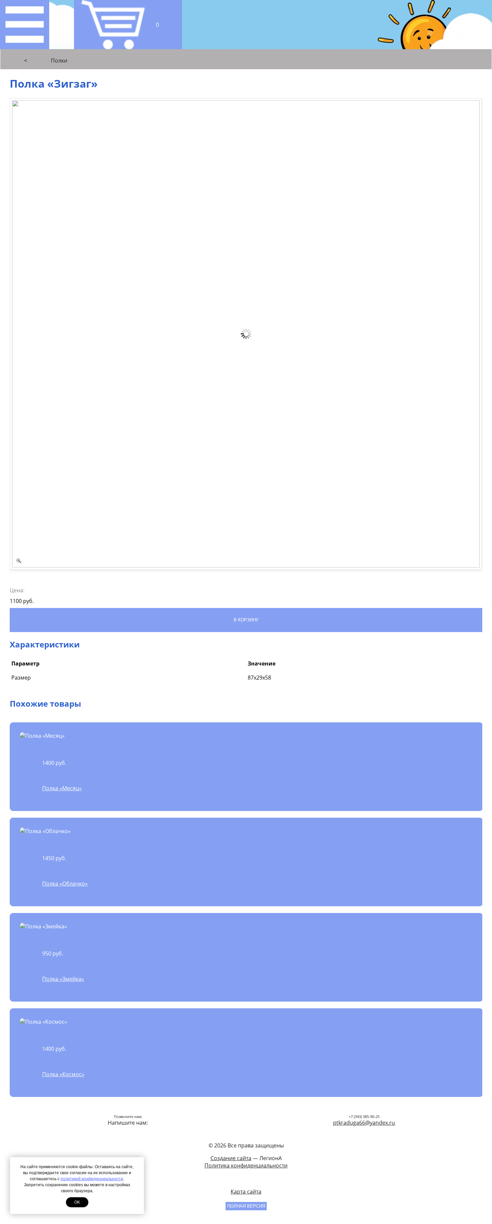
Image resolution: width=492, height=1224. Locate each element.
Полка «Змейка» (63, 979)
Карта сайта (246, 1191)
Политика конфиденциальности (246, 1165)
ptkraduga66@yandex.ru (364, 1122)
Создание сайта (231, 1158)
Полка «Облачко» (65, 883)
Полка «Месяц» (62, 788)
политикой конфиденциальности (92, 1179)
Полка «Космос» (63, 1074)
